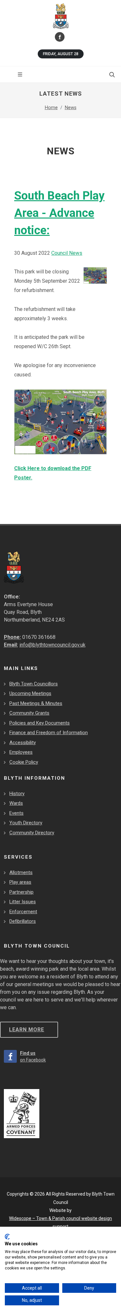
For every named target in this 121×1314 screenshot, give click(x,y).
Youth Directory (25, 823)
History (17, 793)
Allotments (21, 872)
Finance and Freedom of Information (48, 732)
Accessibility (22, 742)
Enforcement (23, 912)
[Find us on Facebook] (60, 37)
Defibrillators (22, 921)
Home (51, 107)
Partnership (21, 892)
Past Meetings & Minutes (35, 703)
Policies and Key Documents (39, 723)
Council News (66, 253)
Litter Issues (22, 902)
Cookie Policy (23, 762)
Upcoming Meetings (30, 693)
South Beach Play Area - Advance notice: (59, 213)
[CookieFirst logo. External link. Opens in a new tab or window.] (7, 1237)
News (70, 107)
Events (16, 813)
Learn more (26, 1029)
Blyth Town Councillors (33, 684)
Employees (21, 752)
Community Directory (31, 833)
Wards (16, 803)
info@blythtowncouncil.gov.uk (52, 645)
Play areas (20, 882)
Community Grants (29, 713)
